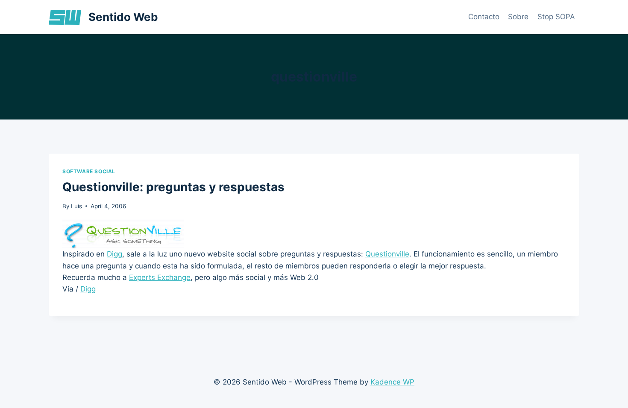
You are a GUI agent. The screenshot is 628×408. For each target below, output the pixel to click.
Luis (76, 206)
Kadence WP (392, 382)
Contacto (483, 16)
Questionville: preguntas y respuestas (173, 187)
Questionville (387, 254)
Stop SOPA (556, 16)
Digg (114, 254)
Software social (88, 171)
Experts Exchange (160, 277)
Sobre (518, 16)
